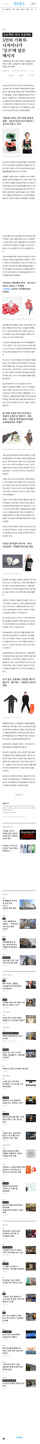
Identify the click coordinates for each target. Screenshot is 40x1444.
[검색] (7, 3)
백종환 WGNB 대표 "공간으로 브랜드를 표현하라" (10, 1187)
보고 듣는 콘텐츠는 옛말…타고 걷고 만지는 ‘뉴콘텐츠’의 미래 (13, 1317)
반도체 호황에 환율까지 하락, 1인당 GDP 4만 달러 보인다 (12, 1350)
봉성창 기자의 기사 (7, 827)
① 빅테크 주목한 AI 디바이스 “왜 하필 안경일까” (13, 1266)
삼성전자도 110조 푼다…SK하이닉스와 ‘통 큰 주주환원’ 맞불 (12, 1233)
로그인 (33, 4)
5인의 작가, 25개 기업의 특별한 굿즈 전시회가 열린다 (13, 1019)
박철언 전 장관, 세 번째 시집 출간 (15, 1068)
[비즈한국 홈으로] (19, 4)
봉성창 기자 (5, 71)
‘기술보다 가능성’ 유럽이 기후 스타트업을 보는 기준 (12, 1250)
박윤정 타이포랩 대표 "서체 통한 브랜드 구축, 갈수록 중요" (13, 1118)
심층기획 (8, 9)
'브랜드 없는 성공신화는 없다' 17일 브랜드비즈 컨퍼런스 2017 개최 (11, 1135)
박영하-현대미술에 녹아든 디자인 (12, 1036)
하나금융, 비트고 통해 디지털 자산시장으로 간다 (12, 1281)
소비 (36, 9)
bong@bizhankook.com (9, 812)
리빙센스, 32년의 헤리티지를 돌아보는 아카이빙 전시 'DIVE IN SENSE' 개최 (13, 1169)
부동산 (22, 9)
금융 (18, 9)
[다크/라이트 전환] (4, 4)
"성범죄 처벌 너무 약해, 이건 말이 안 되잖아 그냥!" (13, 1002)
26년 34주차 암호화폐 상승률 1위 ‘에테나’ (11, 1334)
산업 (13, 9)
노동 (31, 9)
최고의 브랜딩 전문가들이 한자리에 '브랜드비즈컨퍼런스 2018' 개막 (12, 1208)
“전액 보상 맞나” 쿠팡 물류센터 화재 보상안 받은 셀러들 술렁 (12, 1367)
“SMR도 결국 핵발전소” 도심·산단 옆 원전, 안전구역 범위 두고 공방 (13, 1298)
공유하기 (20, 794)
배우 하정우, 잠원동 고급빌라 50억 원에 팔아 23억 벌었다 (12, 985)
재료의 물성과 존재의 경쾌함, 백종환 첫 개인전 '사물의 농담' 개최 (12, 1153)
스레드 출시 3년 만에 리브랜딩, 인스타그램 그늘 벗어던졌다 (12, 1084)
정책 (27, 9)
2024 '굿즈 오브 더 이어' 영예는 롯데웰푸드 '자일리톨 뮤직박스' (13, 1054)
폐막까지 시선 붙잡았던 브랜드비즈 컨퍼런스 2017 (12, 1100)
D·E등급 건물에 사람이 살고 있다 (13, 1383)
